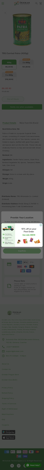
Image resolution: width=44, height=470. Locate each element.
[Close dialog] (41, 225)
